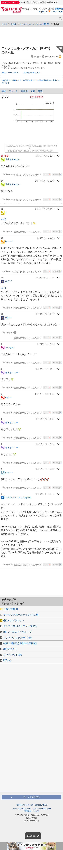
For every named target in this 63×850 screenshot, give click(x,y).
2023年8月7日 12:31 (46, 238)
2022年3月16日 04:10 (45, 369)
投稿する (30, 835)
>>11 (3, 288)
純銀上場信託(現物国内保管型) (20, 643)
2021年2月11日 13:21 (45, 469)
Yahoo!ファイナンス (24, 805)
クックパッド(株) (12, 654)
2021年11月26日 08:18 (45, 394)
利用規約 (27, 811)
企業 (32, 91)
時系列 (24, 91)
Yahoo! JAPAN (41, 805)
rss (60, 56)
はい (47, 174)
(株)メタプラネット (13, 620)
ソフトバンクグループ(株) (17, 637)
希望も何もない (12, 159)
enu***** (9, 472)
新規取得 (59, 8)
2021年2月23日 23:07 (45, 444)
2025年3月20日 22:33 (45, 156)
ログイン (43, 11)
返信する (9, 174)
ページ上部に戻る (31, 797)
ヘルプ (36, 811)
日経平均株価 (10, 609)
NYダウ (7, 660)
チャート (13, 91)
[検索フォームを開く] (60, 18)
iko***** (8, 397)
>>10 (3, 219)
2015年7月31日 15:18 (45, 494)
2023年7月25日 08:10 (45, 314)
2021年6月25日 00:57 (45, 419)
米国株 (13, 24)
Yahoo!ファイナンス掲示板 (18, 497)
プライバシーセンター (42, 809)
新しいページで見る (10, 72)
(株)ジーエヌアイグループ (17, 632)
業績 (40, 91)
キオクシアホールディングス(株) (21, 614)
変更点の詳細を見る (31, 72)
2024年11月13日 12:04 (45, 181)
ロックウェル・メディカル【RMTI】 (35, 24)
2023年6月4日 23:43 (46, 344)
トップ (4, 24)
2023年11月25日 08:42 (45, 209)
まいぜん (9, 347)
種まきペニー (11, 372)
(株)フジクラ (10, 649)
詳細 (4, 91)
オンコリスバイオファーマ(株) (20, 626)
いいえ (57, 174)
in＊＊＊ (9, 241)
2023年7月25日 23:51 (45, 278)
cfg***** (8, 281)
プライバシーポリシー (21, 809)
